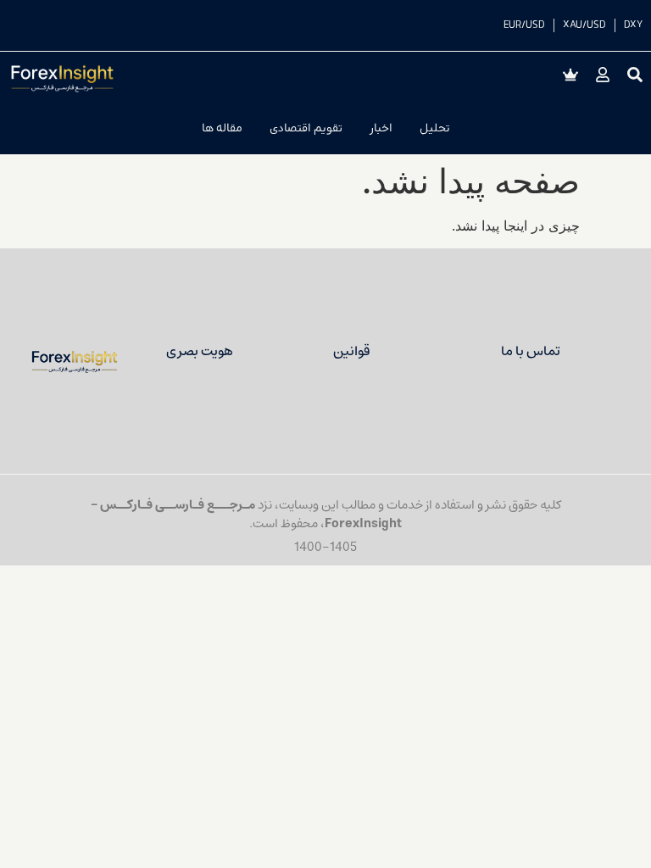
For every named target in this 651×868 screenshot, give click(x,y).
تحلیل (435, 128)
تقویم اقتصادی (306, 128)
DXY (633, 25)
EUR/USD (524, 25)
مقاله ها (222, 128)
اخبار (381, 128)
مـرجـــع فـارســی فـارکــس (177, 504)
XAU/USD (584, 25)
